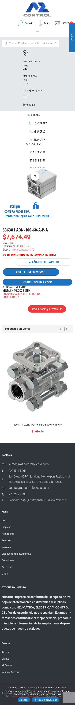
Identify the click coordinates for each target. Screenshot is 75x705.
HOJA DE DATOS (11, 297)
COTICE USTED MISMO (31, 272)
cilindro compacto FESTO (23, 249)
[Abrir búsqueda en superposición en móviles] (30, 43)
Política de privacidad (45, 699)
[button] (37, 31)
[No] (70, 694)
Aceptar (23, 699)
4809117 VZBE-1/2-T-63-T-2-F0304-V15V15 (37, 424)
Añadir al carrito (45, 262)
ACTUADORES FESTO (22, 246)
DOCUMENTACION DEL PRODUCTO (21, 294)
